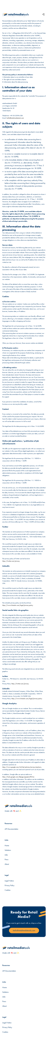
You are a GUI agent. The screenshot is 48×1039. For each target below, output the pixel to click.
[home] (16, 14)
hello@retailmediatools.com (15, 118)
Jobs (6, 855)
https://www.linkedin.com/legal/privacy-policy (17, 605)
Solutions (8, 850)
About (7, 864)
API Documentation (11, 829)
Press (6, 859)
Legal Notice (9, 881)
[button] (43, 14)
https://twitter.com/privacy (11, 561)
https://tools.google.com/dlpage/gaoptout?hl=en (18, 777)
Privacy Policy (9, 885)
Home (7, 845)
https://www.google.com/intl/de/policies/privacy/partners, (22, 767)
